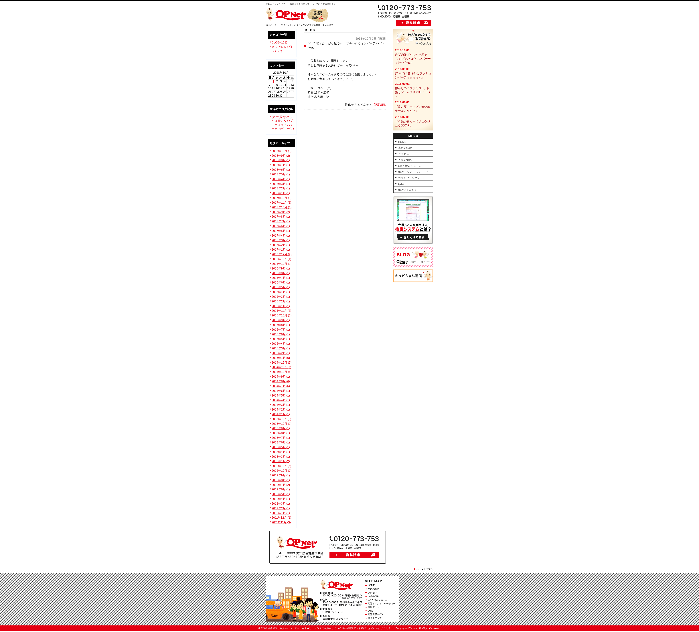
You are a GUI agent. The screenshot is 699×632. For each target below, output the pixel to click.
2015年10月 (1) (281, 315)
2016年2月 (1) (281, 301)
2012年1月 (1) (281, 513)
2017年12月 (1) (281, 197)
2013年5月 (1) (281, 447)
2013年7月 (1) (281, 437)
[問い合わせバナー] (327, 562)
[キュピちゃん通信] (413, 281)
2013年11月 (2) (281, 419)
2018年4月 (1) (281, 179)
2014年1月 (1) (281, 414)
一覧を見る (425, 43)
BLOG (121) (279, 42)
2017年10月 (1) (281, 207)
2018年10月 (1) (281, 150)
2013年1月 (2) (281, 461)
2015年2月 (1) (281, 353)
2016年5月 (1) (281, 287)
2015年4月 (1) (281, 343)
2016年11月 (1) (281, 259)
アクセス (372, 592)
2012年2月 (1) (281, 508)
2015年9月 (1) (281, 320)
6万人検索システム (378, 600)
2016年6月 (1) (281, 282)
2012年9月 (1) (281, 475)
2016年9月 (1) (281, 268)
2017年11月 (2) (281, 202)
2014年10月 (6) (281, 371)
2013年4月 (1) (281, 451)
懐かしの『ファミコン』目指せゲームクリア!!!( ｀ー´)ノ (412, 92)
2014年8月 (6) (281, 381)
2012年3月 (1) (281, 503)
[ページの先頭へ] (423, 569)
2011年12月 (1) (281, 517)
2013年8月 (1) (281, 433)
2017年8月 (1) (281, 216)
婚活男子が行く (376, 614)
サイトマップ (375, 618)
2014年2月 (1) (281, 409)
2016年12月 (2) (281, 254)
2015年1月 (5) (281, 357)
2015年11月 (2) (281, 310)
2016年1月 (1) (281, 306)
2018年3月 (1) (281, 183)
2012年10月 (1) (281, 470)
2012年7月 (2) (281, 484)
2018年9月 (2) (281, 155)
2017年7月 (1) (281, 221)
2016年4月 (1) (281, 292)
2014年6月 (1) (281, 390)
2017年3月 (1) (281, 240)
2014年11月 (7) (281, 367)
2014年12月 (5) (281, 362)
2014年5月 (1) (281, 395)
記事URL (380, 104)
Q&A (370, 610)
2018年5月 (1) (281, 174)
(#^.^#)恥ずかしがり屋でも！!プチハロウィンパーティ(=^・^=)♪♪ (413, 58)
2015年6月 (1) (281, 334)
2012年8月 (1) (281, 480)
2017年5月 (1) (281, 230)
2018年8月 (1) (281, 160)
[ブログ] (413, 265)
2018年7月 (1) (281, 165)
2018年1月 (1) (281, 193)
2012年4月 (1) (281, 498)
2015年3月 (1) (281, 348)
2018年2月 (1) (281, 188)
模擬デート (374, 607)
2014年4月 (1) (281, 400)
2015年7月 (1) (281, 329)
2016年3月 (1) (281, 296)
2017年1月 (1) (281, 249)
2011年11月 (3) (281, 522)
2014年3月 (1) (281, 404)
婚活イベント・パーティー (382, 603)
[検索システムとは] (413, 243)
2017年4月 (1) (281, 235)
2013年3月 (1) (281, 456)
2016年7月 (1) (281, 277)
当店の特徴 (374, 589)
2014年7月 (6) (281, 386)
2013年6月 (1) (281, 442)
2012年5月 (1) (281, 494)
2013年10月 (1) (281, 423)
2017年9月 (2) (281, 212)
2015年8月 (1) (281, 324)
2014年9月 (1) (281, 376)
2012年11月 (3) (281, 465)
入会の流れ (374, 596)
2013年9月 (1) (281, 428)
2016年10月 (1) (281, 263)
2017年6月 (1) (281, 226)
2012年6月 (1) (281, 489)
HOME (371, 585)
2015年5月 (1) (281, 338)
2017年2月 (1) (281, 245)
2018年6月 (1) (281, 169)
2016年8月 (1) (281, 273)
